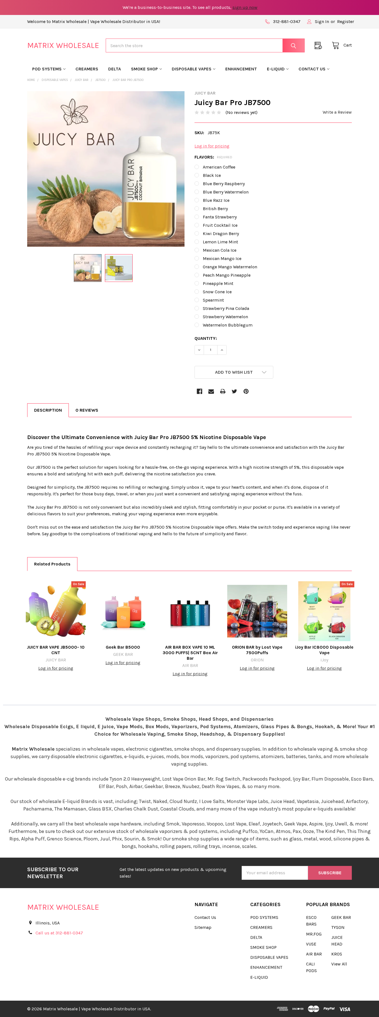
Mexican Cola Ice (219, 250)
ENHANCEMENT (241, 69)
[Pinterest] (246, 391)
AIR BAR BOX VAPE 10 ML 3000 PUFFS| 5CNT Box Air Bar (190, 652)
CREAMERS (86, 69)
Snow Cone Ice (217, 291)
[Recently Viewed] (320, 45)
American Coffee (219, 167)
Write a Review (337, 112)
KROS (336, 954)
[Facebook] (199, 391)
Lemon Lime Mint (220, 241)
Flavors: (213, 157)
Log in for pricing (211, 146)
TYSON (338, 927)
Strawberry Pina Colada (226, 308)
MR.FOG (314, 934)
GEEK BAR (341, 917)
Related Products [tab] (52, 564)
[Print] (223, 391)
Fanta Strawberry (220, 217)
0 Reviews (86, 410)
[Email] (211, 391)
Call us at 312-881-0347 (59, 933)
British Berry (215, 208)
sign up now (245, 7)
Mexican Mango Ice (222, 258)
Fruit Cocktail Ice (220, 225)
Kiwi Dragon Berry (221, 233)
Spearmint (213, 300)
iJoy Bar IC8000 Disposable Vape (324, 649)
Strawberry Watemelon (225, 316)
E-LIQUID (276, 69)
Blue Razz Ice (216, 200)
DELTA (114, 69)
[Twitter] (234, 391)
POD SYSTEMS (47, 69)
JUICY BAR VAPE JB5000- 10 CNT (56, 649)
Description (48, 410)
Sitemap (202, 927)
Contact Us (312, 69)
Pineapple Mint (218, 283)
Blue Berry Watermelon (226, 192)
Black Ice (212, 175)
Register (345, 21)
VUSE (311, 944)
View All (339, 964)
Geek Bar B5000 (123, 647)
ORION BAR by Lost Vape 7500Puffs (257, 649)
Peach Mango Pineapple (227, 275)
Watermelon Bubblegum (227, 325)
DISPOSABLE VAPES (191, 69)
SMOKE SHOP (144, 69)
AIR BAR (314, 954)
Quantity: (205, 338)
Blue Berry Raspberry (224, 183)
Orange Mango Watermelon (230, 266)
